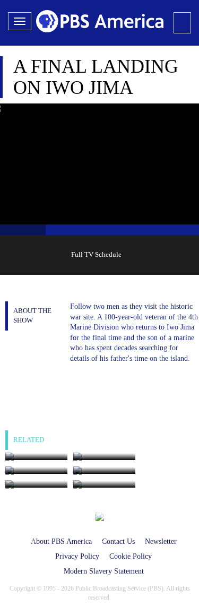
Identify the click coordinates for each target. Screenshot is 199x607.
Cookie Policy (130, 556)
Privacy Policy (77, 556)
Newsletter (161, 541)
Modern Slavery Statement (104, 571)
